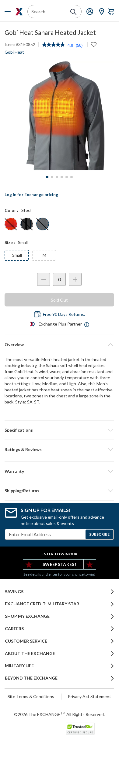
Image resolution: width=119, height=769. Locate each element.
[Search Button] (73, 12)
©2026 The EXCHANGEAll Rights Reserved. (59, 714)
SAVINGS (14, 591)
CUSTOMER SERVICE (26, 641)
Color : (11, 210)
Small (17, 255)
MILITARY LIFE (19, 665)
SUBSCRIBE (99, 534)
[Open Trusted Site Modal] (80, 729)
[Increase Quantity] (75, 279)
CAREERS (14, 628)
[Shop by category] (9, 11)
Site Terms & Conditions (31, 696)
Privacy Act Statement (89, 696)
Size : (10, 242)
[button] (59, 449)
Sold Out (59, 300)
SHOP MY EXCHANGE (27, 616)
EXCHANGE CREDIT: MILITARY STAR (42, 603)
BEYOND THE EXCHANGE (31, 678)
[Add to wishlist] (94, 45)
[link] (53, 45)
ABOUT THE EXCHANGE (30, 653)
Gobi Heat (14, 52)
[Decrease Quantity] (43, 279)
